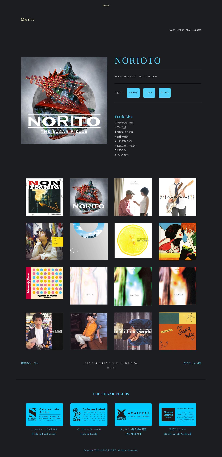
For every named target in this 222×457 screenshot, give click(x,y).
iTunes (149, 92)
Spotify (133, 92)
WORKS (180, 30)
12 (126, 363)
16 (112, 368)
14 (135, 363)
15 (108, 368)
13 (131, 363)
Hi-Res (165, 92)
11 (121, 363)
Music (189, 30)
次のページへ (190, 363)
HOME (106, 6)
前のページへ (31, 363)
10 (117, 363)
